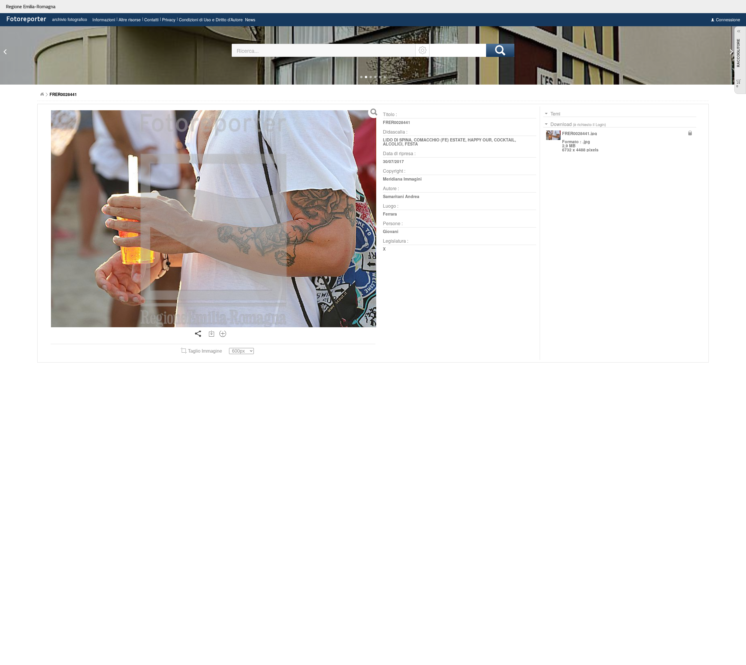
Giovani (390, 231)
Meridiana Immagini (402, 179)
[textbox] (324, 50)
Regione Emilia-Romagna (30, 6)
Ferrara (390, 214)
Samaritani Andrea (401, 196)
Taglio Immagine (205, 351)
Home (42, 94)
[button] (361, 77)
